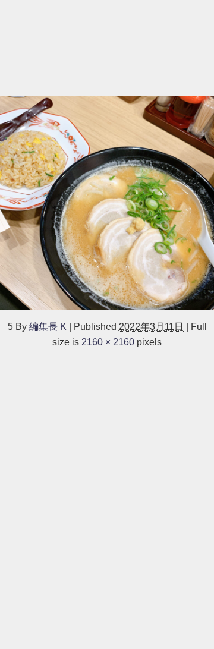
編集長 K (48, 326)
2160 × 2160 (107, 341)
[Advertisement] (107, 46)
